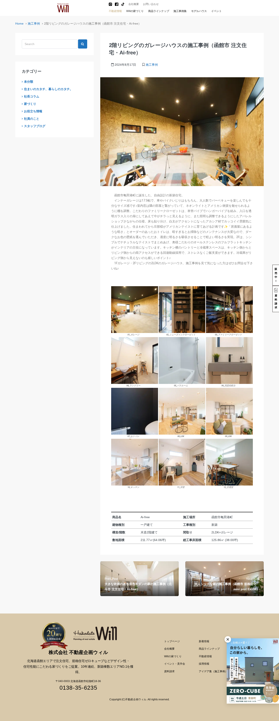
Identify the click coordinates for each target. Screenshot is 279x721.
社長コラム (31, 96)
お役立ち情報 (33, 111)
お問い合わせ (151, 4)
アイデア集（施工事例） (213, 671)
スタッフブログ (34, 126)
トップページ (172, 641)
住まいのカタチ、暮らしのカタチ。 (48, 89)
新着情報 (204, 641)
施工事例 (34, 23)
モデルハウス (199, 11)
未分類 (28, 81)
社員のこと (31, 118)
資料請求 (169, 671)
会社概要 (133, 4)
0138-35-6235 (78, 688)
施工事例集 (180, 11)
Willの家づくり (135, 11)
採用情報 (204, 663)
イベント (216, 11)
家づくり (30, 104)
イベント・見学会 (174, 663)
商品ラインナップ (158, 11)
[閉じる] (228, 639)
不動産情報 (115, 11)
